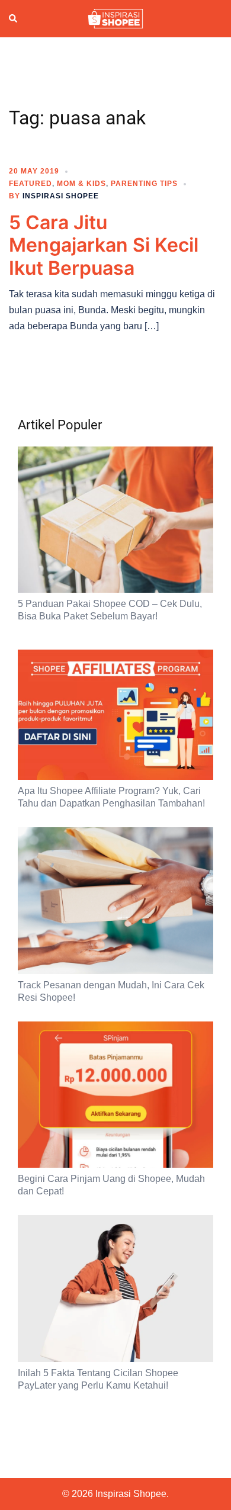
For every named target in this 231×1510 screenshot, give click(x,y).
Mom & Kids (81, 183)
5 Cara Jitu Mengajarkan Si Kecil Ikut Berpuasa (103, 245)
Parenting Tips (144, 183)
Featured (30, 183)
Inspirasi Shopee (61, 196)
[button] (13, 18)
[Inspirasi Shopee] (115, 18)
